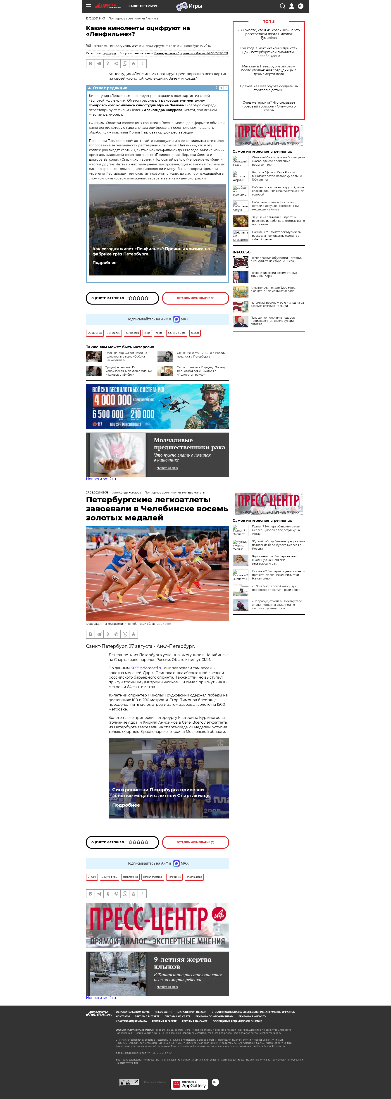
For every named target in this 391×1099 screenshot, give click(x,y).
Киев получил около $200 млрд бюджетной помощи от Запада (273, 289)
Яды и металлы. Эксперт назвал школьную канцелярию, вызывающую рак (274, 560)
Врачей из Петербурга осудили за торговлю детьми (269, 88)
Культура (109, 53)
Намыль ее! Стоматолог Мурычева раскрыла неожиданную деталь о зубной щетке (276, 235)
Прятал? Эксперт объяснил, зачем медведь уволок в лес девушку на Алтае (276, 530)
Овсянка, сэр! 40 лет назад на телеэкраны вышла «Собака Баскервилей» (126, 356)
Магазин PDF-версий (191, 1012)
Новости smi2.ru (101, 479)
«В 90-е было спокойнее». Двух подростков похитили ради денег (276, 587)
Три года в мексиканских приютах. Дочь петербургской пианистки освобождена (269, 52)
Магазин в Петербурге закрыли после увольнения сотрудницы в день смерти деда (268, 70)
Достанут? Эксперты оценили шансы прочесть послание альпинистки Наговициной (278, 575)
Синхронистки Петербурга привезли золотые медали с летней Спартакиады (161, 792)
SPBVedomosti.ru (146, 668)
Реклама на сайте (177, 1016)
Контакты (123, 1016)
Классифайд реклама (131, 1021)
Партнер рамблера (155, 1082)
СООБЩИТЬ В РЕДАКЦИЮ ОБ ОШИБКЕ (237, 1021)
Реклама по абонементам (214, 1016)
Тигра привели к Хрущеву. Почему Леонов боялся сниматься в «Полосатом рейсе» (201, 371)
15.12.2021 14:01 (95, 18)
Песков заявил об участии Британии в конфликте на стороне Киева (277, 259)
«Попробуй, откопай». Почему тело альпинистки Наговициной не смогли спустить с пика (277, 604)
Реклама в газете (147, 1016)
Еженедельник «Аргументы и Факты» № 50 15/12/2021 (191, 53)
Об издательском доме (133, 1012)
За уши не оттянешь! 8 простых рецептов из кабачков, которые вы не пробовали (278, 220)
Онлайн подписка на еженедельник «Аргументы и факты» (253, 1012)
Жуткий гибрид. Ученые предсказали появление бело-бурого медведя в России (278, 545)
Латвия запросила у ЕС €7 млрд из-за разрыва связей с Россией (277, 304)
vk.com (166, 623)
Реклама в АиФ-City (252, 1016)
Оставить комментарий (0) (195, 298)
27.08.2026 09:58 (97, 492)
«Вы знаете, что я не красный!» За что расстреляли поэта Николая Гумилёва (269, 34)
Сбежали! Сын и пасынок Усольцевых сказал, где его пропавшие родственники (278, 161)
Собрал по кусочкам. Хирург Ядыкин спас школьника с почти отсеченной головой (278, 191)
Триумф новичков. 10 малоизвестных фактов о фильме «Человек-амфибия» (128, 371)
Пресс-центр (163, 1012)
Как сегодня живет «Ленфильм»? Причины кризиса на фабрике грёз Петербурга (151, 251)
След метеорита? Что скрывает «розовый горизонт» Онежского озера (269, 106)
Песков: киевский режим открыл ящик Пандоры (274, 274)
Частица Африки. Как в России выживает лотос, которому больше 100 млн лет (277, 176)
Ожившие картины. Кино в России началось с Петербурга (201, 354)
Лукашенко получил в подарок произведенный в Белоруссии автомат (273, 321)
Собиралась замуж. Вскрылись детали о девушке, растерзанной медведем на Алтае (275, 205)
